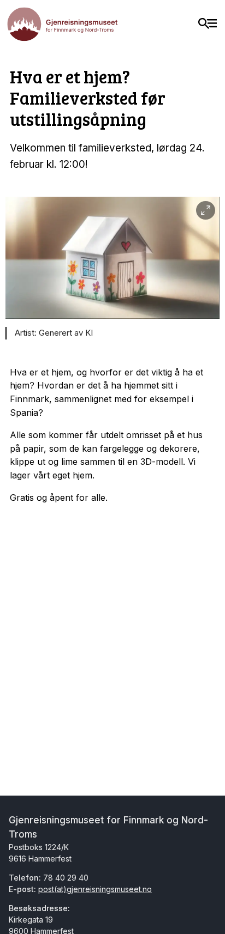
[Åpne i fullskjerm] (205, 210)
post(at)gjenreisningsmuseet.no (95, 889)
